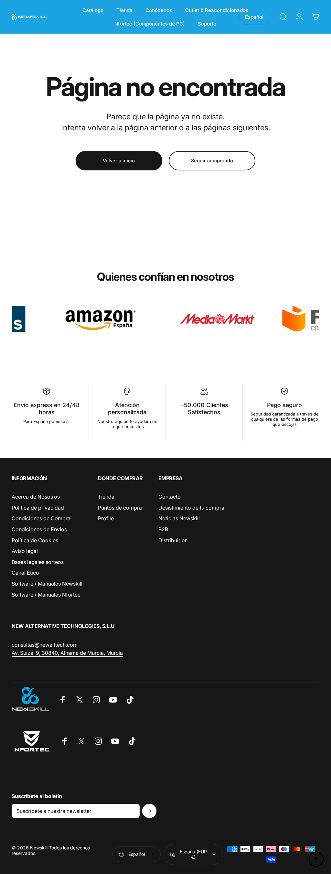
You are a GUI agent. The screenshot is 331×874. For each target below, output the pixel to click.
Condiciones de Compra (41, 518)
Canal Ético (25, 572)
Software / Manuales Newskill (47, 583)
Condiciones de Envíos (39, 529)
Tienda (106, 496)
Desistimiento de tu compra (191, 507)
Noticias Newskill (179, 518)
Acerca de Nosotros (36, 496)
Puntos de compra (120, 507)
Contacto (169, 496)
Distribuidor (172, 540)
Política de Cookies (35, 540)
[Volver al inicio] (316, 859)
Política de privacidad (38, 507)
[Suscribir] (149, 811)
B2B (163, 529)
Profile (106, 518)
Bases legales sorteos (38, 562)
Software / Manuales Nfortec (46, 594)
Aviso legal (25, 551)
